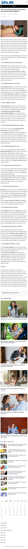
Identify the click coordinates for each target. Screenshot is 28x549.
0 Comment (4, 16)
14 (17, 509)
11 (5, 509)
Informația (3, 537)
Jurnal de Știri (4, 528)
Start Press (3, 535)
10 (1, 509)
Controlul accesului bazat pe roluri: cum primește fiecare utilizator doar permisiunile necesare (17, 472)
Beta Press (3, 542)
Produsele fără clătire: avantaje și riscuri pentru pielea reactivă (17, 456)
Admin (16, 14)
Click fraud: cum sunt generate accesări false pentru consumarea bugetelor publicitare (17, 478)
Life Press (3, 540)
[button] (14, 6)
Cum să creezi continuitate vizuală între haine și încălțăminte (17, 482)
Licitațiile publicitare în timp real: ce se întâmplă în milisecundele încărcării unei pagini (17, 451)
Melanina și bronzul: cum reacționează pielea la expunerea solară (16, 466)
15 (21, 509)
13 (13, 509)
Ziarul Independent (7, 546)
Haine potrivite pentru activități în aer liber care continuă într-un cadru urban (17, 445)
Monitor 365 (3, 525)
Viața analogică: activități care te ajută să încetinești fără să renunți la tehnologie (13, 342)
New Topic (3, 532)
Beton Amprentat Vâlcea (6, 530)
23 (24, 512)
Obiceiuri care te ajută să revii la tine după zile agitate (14, 319)
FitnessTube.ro (17, 55)
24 (1, 514)
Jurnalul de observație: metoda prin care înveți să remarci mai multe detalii (13, 365)
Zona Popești (4, 523)
